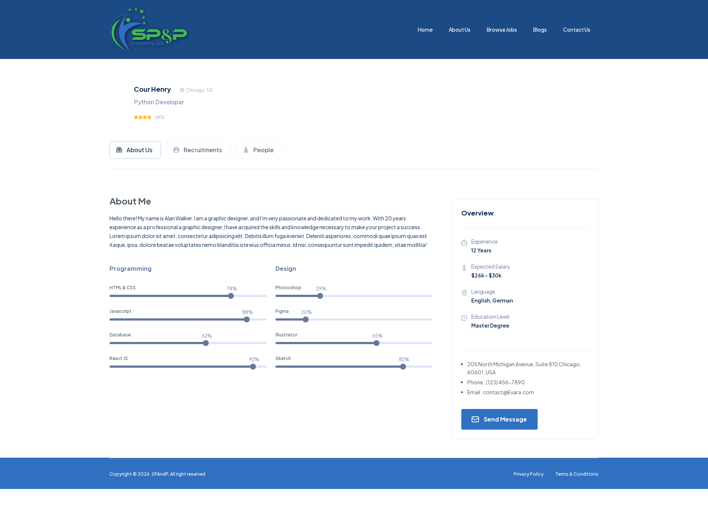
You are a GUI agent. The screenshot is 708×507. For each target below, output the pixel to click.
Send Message (505, 419)
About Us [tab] (139, 150)
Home (425, 29)
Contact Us (576, 29)
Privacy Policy (529, 474)
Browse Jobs (502, 29)
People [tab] (263, 150)
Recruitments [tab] (203, 150)
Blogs (540, 29)
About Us (460, 29)
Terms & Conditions (576, 474)
